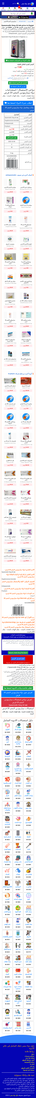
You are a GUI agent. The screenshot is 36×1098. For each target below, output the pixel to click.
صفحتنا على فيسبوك (28, 1070)
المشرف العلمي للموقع (27, 1068)
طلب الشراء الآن (11, 137)
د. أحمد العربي (10, 78)
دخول (32, 1054)
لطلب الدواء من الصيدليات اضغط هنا (18, 60)
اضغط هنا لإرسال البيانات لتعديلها (18, 652)
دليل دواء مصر (14, 1095)
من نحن (32, 1066)
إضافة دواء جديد (30, 1058)
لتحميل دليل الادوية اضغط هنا (19, 82)
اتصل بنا (32, 1064)
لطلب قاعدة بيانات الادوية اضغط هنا (18, 688)
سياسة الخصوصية (29, 1062)
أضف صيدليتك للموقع (28, 1060)
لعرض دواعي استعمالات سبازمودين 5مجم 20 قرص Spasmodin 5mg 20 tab (18, 702)
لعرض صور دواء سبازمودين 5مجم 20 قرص (18, 693)
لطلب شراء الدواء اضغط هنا (19, 103)
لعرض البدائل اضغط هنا (18, 86)
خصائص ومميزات (29, 1056)
